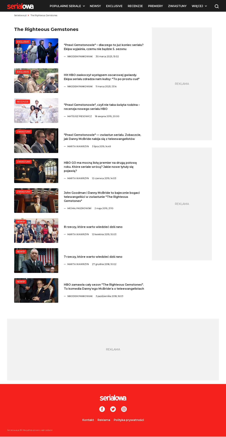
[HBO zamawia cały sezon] (36, 290)
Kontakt (88, 420)
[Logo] (20, 6)
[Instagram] (123, 409)
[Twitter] (113, 409)
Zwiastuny (177, 6)
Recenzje (135, 6)
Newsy (95, 6)
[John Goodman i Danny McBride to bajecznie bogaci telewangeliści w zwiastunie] (36, 200)
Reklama (103, 420)
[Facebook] (102, 409)
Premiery (155, 6)
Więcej (197, 6)
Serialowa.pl (20, 15)
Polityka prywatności (129, 420)
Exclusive (114, 6)
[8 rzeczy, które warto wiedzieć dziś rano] (36, 230)
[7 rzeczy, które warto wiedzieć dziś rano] (36, 260)
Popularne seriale (65, 6)
